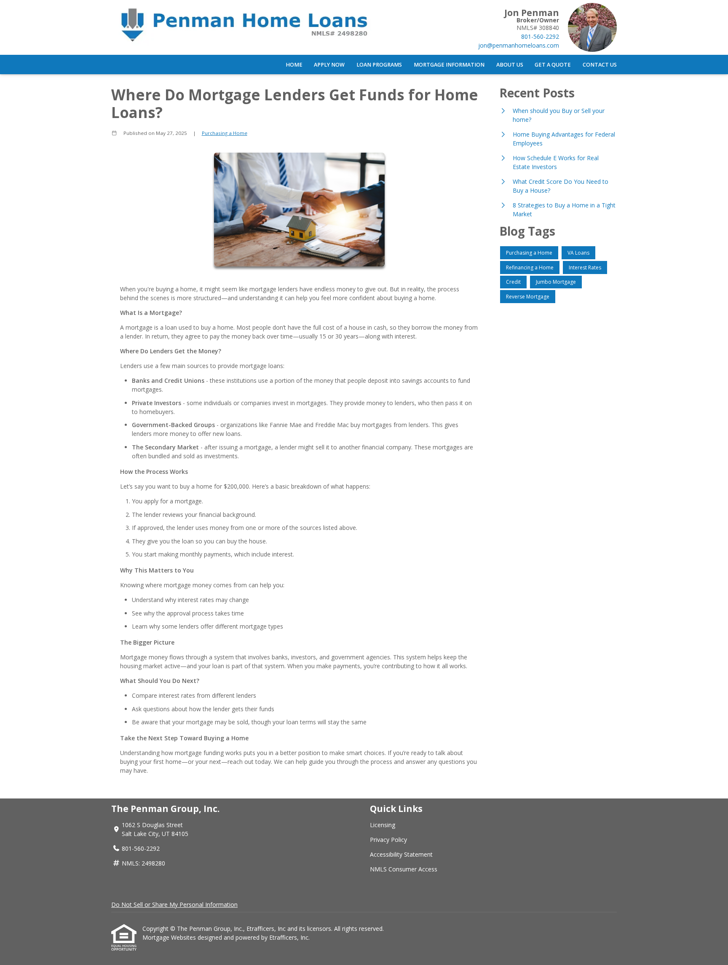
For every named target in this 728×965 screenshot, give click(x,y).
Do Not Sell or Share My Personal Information (174, 904)
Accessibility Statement (401, 854)
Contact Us (600, 64)
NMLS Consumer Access (403, 869)
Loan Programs (379, 64)
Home (294, 64)
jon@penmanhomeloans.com (518, 45)
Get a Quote (553, 64)
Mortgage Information (449, 64)
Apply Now (329, 64)
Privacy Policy (388, 840)
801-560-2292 (540, 36)
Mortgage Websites (170, 937)
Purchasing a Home (224, 133)
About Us (509, 64)
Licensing (382, 825)
